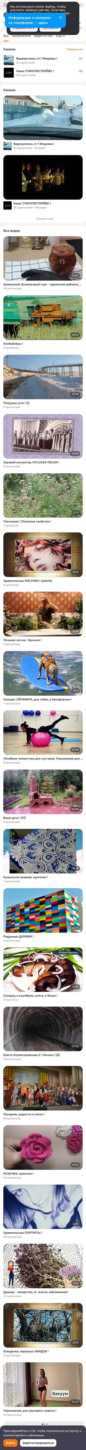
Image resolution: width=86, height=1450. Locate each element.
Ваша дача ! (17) (14, 818)
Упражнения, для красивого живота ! (29, 1411)
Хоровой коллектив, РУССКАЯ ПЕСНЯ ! (31, 462)
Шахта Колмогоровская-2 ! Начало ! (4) (31, 1055)
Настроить (50, 28)
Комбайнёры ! (13, 344)
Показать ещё (44, 218)
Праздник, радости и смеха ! (23, 1114)
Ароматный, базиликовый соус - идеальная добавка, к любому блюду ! (43, 284)
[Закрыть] (60, 17)
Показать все (74, 49)
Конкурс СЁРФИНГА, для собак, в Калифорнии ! (37, 699)
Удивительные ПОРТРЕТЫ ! (22, 1233)
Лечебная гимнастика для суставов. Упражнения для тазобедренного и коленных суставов (43, 758)
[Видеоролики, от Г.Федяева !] (43, 118)
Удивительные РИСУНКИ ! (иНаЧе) (27, 581)
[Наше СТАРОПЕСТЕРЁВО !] (43, 177)
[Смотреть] (43, 258)
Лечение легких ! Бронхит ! (22, 640)
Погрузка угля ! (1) (16, 403)
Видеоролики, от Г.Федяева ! (33, 144)
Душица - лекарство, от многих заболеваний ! (35, 1292)
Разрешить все (23, 28)
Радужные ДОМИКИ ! (18, 936)
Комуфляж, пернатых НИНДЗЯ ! (26, 1351)
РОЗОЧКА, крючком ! (18, 1173)
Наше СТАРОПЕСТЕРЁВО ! (32, 203)
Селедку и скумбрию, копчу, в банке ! (30, 995)
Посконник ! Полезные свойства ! (27, 521)
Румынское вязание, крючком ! (25, 877)
